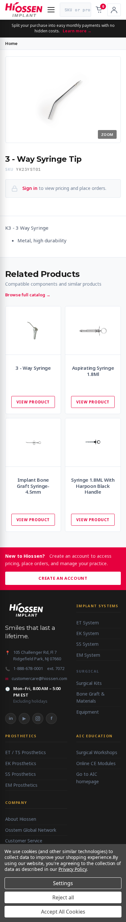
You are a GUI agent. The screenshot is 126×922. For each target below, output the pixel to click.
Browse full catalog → (27, 295)
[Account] (114, 10)
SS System (87, 644)
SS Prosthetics (20, 774)
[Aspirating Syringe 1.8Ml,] (93, 330)
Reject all (63, 897)
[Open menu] (51, 9)
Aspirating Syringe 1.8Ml (93, 371)
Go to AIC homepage (87, 777)
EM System (88, 655)
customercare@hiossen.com (39, 678)
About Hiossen (20, 819)
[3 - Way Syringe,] (33, 330)
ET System (87, 623)
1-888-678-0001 (28, 668)
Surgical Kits (89, 683)
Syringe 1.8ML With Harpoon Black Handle (93, 486)
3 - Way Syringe (33, 368)
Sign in (29, 188)
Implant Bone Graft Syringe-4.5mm (33, 486)
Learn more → (77, 31)
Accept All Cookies (63, 911)
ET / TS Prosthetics (25, 752)
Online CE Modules (96, 763)
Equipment (87, 712)
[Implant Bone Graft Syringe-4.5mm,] (33, 442)
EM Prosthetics (21, 785)
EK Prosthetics (20, 763)
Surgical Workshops (96, 752)
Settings (63, 883)
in (11, 718)
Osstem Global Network (30, 830)
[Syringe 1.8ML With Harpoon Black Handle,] (93, 442)
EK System (87, 633)
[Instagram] (37, 718)
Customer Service (23, 841)
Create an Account (62, 578)
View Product (33, 402)
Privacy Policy (72, 869)
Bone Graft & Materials (90, 697)
